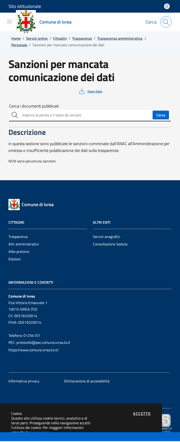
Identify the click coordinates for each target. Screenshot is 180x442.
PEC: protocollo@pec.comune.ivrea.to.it (39, 342)
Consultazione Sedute (110, 244)
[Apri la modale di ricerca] (166, 22)
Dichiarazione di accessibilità (86, 381)
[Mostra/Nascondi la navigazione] (9, 21)
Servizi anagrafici (106, 236)
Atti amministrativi (23, 244)
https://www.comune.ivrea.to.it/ (33, 350)
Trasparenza (18, 236)
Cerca (160, 115)
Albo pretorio (18, 251)
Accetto (142, 413)
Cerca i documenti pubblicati (34, 106)
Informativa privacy (23, 381)
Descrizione (12, 437)
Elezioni (14, 259)
